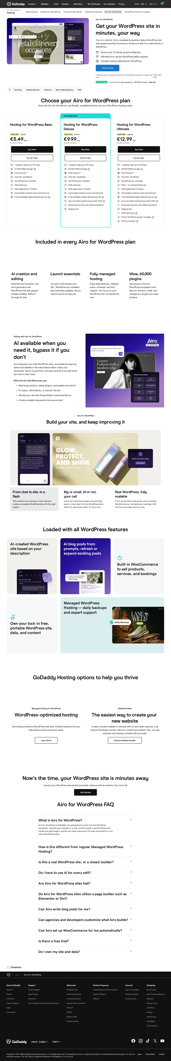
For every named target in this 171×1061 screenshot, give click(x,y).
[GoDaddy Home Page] (16, 1042)
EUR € (55, 1042)
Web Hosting (31, 12)
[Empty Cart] (161, 4)
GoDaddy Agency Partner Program (105, 989)
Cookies (162, 1054)
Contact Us (10, 999)
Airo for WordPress (113, 12)
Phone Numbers (152, 1026)
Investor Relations (12, 1003)
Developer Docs (72, 989)
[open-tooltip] (34, 169)
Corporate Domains (74, 999)
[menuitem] (9, 90)
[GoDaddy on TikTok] (148, 1042)
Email (56, 4)
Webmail (70, 1008)
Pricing (121, 4)
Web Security (151, 1017)
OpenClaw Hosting (93, 12)
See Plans (18, 90)
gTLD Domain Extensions (156, 994)
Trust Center (11, 1012)
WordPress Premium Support (137, 12)
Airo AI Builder (109, 4)
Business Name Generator (76, 1003)
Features (47, 90)
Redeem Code (72, 1017)
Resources (32, 999)
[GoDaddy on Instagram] (140, 1042)
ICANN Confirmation (74, 994)
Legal (8, 1008)
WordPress (150, 1008)
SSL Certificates (94, 4)
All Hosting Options (13, 10)
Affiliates (96, 999)
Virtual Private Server (72, 12)
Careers (9, 994)
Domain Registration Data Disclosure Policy (43, 1003)
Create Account (130, 999)
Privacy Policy (150, 1054)
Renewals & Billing (131, 994)
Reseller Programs (99, 994)
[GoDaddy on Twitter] (155, 1042)
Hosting (149, 1012)
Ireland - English (38, 1042)
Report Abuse (33, 994)
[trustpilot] (102, 82)
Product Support (34, 989)
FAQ (79, 90)
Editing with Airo (33, 90)
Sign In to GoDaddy (132, 989)
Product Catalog (72, 1021)
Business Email (152, 1003)
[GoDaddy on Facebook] (133, 1042)
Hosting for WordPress (50, 12)
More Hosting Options (64, 90)
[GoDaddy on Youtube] (162, 1042)
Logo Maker (151, 1021)
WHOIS (69, 1012)
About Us (9, 989)
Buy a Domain (151, 989)
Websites (150, 999)
